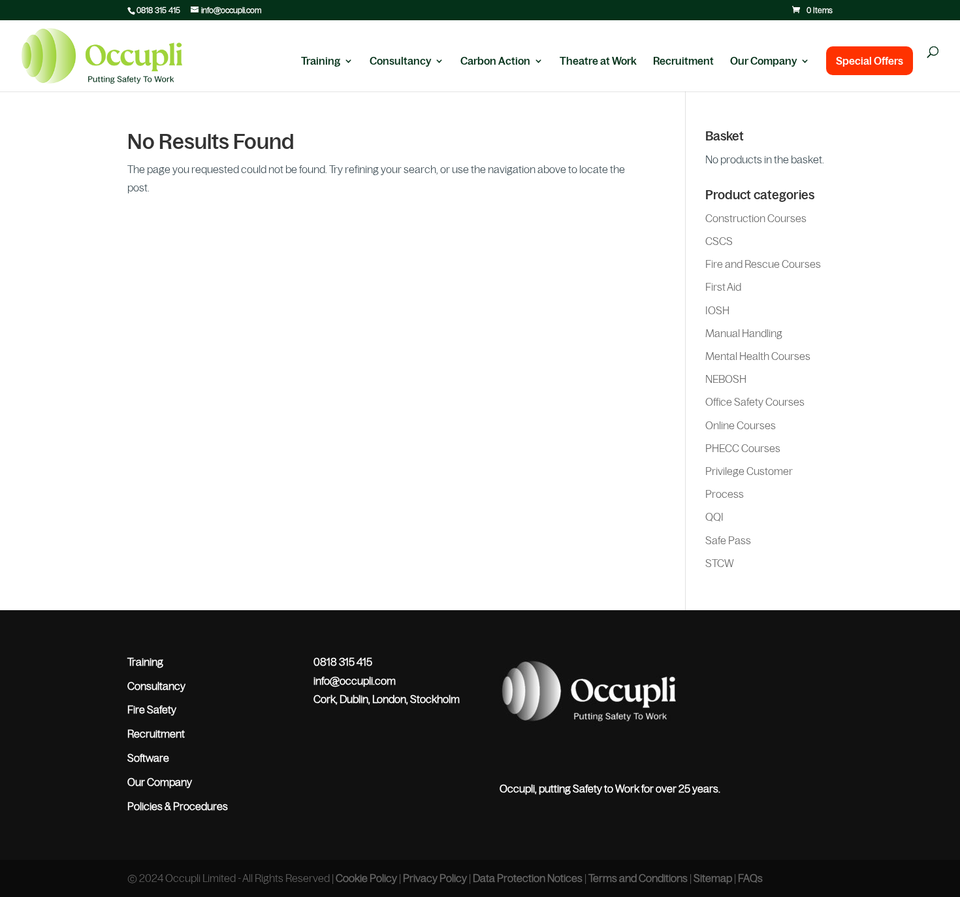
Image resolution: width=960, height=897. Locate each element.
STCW (719, 563)
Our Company (763, 61)
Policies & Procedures (177, 806)
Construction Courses (756, 218)
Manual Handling (743, 333)
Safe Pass (728, 540)
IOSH (717, 310)
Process (724, 494)
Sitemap (713, 878)
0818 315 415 (158, 10)
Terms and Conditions (638, 878)
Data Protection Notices (528, 878)
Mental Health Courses (757, 356)
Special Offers (869, 61)
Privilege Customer (749, 471)
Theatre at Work (598, 61)
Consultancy (400, 61)
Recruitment (683, 61)
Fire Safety (151, 709)
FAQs (750, 878)
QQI (714, 517)
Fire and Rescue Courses (763, 264)
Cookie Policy (366, 878)
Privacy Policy (435, 878)
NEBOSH (725, 379)
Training (320, 61)
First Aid (723, 287)
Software (148, 758)
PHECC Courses (742, 448)
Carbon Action (495, 61)
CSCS (719, 241)
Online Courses (740, 425)
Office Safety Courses (755, 402)
